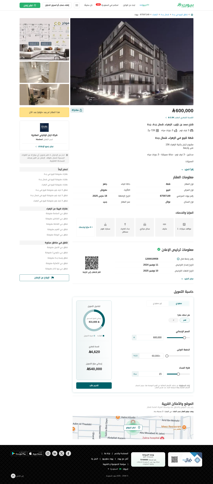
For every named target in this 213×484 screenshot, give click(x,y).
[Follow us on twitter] (61, 455)
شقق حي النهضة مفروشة (57, 224)
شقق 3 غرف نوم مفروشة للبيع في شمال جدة (49, 195)
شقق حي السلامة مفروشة (57, 213)
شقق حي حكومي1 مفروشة (56, 253)
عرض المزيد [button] (188, 278)
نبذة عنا (107, 453)
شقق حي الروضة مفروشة (57, 235)
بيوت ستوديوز (107, 459)
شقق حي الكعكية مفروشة (57, 263)
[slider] (184, 337)
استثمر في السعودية (107, 5)
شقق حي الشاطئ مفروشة (56, 219)
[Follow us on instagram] (48, 455)
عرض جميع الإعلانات (45, 146)
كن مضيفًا (88, 5)
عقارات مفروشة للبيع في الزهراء (55, 185)
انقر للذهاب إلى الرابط (92, 272)
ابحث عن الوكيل (129, 5)
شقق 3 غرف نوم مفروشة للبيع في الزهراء (50, 201)
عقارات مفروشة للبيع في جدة (56, 174)
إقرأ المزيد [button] (188, 169)
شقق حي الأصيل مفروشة (57, 247)
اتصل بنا (94, 459)
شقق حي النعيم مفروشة (57, 229)
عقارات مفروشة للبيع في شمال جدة (53, 179)
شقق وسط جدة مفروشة (58, 258)
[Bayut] (185, 5)
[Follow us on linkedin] (54, 455)
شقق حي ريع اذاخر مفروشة (56, 269)
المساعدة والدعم (121, 453)
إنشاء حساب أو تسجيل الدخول (57, 5)
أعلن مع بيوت (123, 459)
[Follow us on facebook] (68, 455)
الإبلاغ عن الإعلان (41, 277)
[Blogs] (144, 5)
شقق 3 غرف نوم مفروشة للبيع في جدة (52, 190)
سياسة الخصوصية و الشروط (114, 464)
